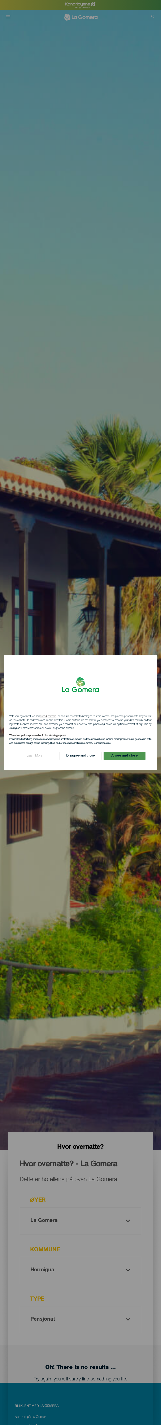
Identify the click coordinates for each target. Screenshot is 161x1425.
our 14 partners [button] (48, 716)
